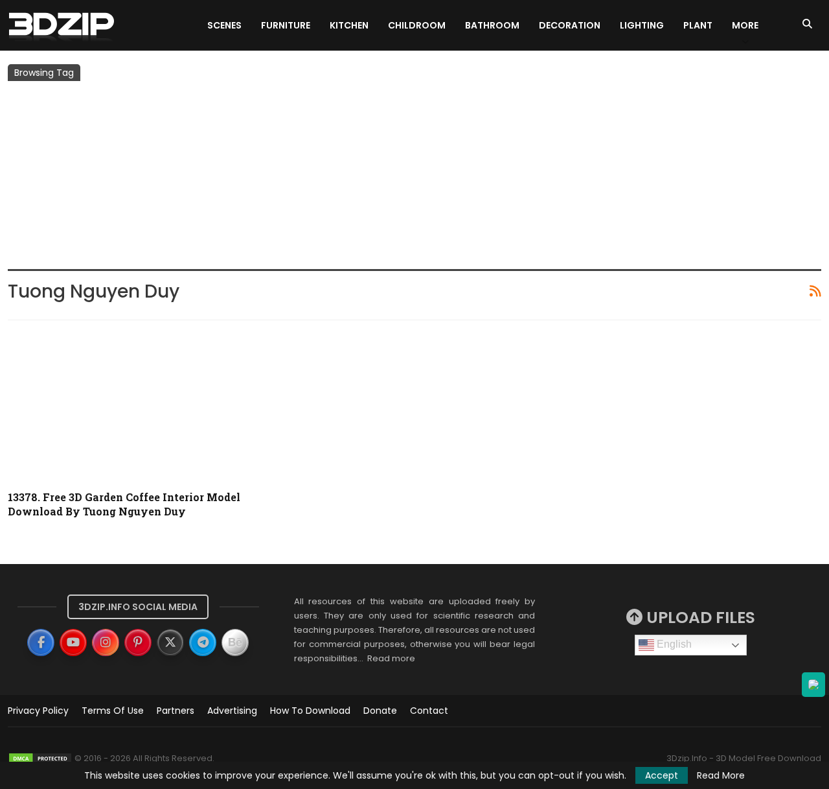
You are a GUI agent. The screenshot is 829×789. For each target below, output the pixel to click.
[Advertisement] (414, 178)
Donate (380, 710)
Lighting (642, 25)
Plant (697, 25)
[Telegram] (202, 642)
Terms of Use (113, 710)
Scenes (224, 25)
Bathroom (492, 25)
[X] (170, 642)
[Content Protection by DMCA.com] (40, 758)
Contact (429, 710)
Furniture (285, 25)
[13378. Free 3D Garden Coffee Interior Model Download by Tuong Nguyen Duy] (137, 406)
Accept (661, 775)
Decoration (569, 25)
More (745, 25)
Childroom (417, 25)
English (673, 644)
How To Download (310, 710)
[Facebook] (40, 642)
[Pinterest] (138, 642)
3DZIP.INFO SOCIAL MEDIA (138, 606)
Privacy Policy (38, 710)
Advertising (232, 710)
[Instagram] (105, 642)
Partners (175, 710)
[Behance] (235, 642)
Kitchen (349, 25)
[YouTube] (73, 642)
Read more (391, 658)
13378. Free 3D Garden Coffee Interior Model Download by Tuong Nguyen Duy (124, 504)
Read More (721, 775)
